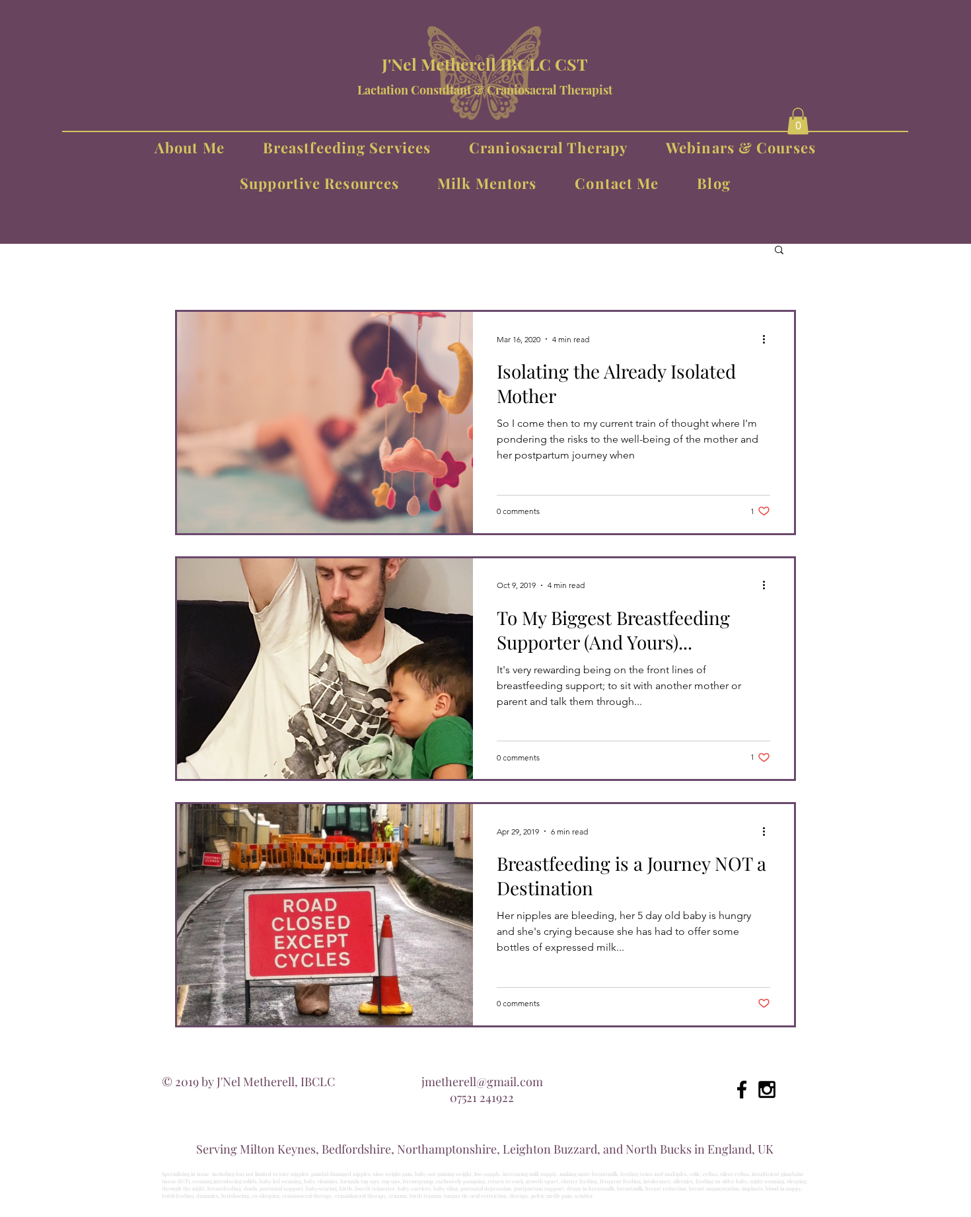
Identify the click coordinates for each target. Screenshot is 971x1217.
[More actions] (768, 339)
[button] (798, 121)
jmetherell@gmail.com (482, 1081)
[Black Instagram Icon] (767, 1089)
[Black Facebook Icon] (742, 1089)
